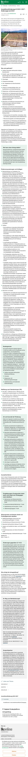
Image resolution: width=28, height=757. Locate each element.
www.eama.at (19, 576)
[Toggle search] (23, 2)
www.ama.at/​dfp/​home (13, 669)
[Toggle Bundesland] (19, 2)
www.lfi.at (14, 636)
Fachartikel (6, 699)
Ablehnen (14, 751)
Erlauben (14, 755)
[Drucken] (21, 14)
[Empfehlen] (23, 14)
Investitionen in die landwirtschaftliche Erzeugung (14, 702)
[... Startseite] (5, 2)
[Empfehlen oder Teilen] (26, 14)
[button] (26, 2)
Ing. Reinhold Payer (12, 13)
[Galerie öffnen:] (14, 38)
